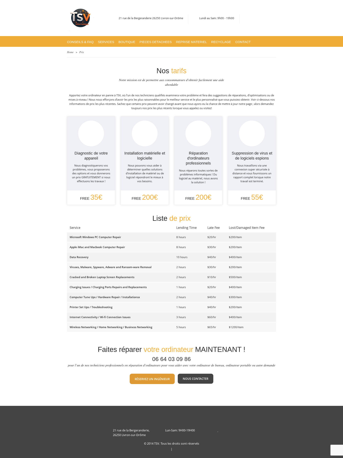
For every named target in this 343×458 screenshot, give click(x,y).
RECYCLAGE (221, 42)
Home (70, 52)
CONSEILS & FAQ (80, 42)
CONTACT (243, 42)
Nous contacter (195, 379)
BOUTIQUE (126, 42)
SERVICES (106, 42)
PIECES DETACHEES (156, 42)
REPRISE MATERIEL (191, 42)
